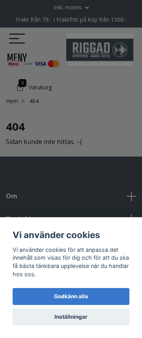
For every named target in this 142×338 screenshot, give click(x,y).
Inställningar (71, 317)
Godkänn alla (71, 296)
